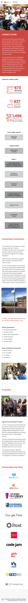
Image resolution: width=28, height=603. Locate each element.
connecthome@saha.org (13, 600)
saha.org (6, 598)
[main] (14, 34)
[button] (2, 2)
